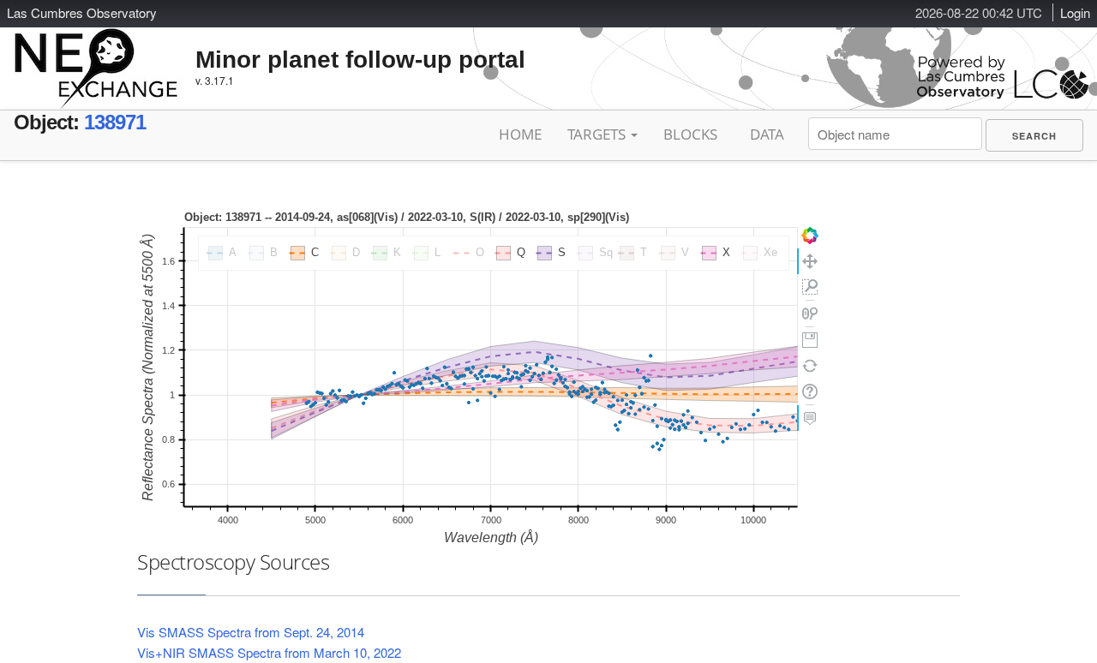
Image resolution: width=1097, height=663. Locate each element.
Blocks (690, 134)
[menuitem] (1034, 135)
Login (1075, 12)
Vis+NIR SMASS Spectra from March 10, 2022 (269, 652)
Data (767, 134)
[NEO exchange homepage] (96, 54)
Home (520, 134)
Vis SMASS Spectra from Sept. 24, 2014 (250, 632)
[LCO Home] (1002, 95)
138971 (115, 122)
